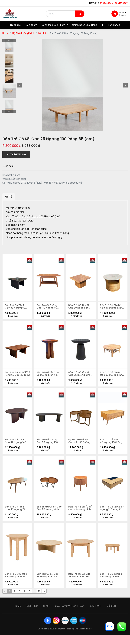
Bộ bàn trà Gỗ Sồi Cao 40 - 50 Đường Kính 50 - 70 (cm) (49, 508)
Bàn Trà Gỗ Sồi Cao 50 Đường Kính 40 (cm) (48, 373)
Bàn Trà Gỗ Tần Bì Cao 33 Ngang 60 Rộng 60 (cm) (15, 306)
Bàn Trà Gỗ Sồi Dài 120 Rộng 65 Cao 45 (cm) (17, 373)
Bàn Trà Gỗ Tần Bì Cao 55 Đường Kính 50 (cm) (79, 373)
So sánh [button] (9, 166)
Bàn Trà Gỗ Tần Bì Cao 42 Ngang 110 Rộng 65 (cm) (15, 508)
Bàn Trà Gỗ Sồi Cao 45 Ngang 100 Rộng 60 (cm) (111, 441)
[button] (102, 25)
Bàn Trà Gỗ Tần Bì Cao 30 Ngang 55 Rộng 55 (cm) (78, 306)
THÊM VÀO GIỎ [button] (17, 154)
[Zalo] (109, 626)
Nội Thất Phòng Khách (23, 33)
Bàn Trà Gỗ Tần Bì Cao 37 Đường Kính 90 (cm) (111, 373)
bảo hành (95, 606)
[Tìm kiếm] (79, 13)
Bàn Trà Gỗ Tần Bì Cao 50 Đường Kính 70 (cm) (111, 306)
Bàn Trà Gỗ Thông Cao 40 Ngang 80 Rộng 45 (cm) (47, 306)
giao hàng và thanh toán (69, 606)
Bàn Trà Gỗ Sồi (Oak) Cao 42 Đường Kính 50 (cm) (80, 508)
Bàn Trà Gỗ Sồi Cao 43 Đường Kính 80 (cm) (79, 575)
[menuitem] (16, 25)
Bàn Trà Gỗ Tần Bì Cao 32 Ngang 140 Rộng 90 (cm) (15, 441)
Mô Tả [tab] (8, 196)
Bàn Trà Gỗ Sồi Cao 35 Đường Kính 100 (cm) (48, 575)
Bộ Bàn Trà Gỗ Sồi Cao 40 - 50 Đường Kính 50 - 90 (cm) (79, 441)
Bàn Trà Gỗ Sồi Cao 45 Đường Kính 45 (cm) (16, 575)
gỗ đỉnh (111, 606)
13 (39, 591)
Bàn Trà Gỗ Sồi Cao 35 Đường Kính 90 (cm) (111, 575)
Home (5, 33)
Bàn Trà (42, 33)
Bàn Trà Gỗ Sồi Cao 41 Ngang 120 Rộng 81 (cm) (112, 508)
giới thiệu (32, 606)
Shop (46, 606)
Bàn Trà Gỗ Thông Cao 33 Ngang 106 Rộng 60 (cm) (47, 441)
